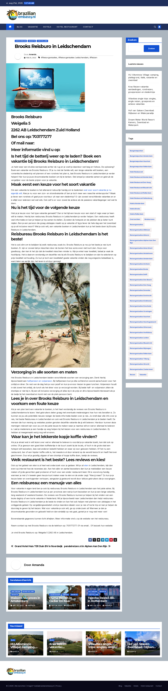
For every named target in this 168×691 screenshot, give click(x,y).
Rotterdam (92, 591)
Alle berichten (20, 686)
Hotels (47, 27)
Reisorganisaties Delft (138, 274)
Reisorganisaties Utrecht (139, 364)
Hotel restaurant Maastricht (141, 188)
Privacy (58, 686)
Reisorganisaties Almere (139, 235)
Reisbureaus (149, 219)
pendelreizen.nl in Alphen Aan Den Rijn (85, 546)
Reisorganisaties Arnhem (140, 264)
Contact (88, 27)
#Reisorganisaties (49, 57)
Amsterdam (15, 591)
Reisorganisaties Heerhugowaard (143, 322)
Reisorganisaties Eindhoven (141, 301)
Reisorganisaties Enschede (140, 306)
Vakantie (33, 27)
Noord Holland (28, 591)
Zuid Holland (42, 41)
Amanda (32, 54)
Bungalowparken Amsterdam (141, 156)
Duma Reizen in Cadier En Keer (60, 599)
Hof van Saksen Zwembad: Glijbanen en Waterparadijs (142, 647)
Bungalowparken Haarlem (140, 161)
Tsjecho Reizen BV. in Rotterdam (101, 599)
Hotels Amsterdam (137, 203)
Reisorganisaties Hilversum (140, 327)
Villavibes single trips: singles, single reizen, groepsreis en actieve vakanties (142, 101)
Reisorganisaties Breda (139, 269)
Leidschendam (20, 41)
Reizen (132, 375)
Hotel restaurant (67, 27)
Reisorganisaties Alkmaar (140, 230)
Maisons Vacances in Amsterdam (25, 599)
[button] (155, 27)
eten (86, 465)
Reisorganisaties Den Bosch (141, 280)
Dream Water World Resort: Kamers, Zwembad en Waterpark (141, 122)
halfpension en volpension (39, 381)
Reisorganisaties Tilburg (139, 359)
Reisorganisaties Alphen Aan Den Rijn (143, 241)
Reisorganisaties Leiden (139, 338)
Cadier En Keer (55, 594)
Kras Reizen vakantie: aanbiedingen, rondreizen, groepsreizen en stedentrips (141, 89)
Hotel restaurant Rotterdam (140, 193)
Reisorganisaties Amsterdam (141, 259)
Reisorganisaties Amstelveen (141, 253)
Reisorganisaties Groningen (141, 311)
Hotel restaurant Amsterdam (141, 177)
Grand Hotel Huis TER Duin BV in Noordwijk (38, 546)
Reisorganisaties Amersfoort (141, 248)
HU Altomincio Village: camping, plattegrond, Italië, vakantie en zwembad (143, 77)
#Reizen (93, 57)
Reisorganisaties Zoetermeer (141, 369)
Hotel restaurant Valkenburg (141, 198)
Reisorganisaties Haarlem (140, 317)
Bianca (16, 652)
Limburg (65, 594)
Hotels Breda (135, 209)
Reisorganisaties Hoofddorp (141, 332)
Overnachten (135, 219)
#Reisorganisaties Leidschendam (73, 57)
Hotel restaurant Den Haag (140, 182)
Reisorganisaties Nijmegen (140, 348)
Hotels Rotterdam (136, 214)
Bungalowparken (136, 151)
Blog (20, 27)
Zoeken (151, 48)
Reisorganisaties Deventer (140, 290)
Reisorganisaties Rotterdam (141, 353)
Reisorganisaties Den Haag (140, 285)
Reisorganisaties (136, 224)
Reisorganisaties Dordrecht (140, 295)
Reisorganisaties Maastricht (141, 343)
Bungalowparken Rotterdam (141, 166)
